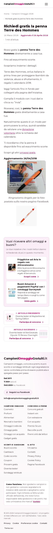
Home (6, 14)
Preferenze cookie (29, 523)
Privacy (7, 523)
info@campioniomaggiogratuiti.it (21, 398)
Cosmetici (9, 409)
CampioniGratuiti (25, 358)
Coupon (8, 460)
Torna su (9, 528)
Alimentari (9, 417)
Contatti (31, 452)
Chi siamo (32, 448)
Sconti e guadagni (14, 445)
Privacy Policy (34, 456)
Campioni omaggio (14, 406)
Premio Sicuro (34, 426)
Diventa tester (11, 468)
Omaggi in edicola (12, 426)
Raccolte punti (35, 430)
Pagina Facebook (36, 464)
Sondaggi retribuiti (13, 472)
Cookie (16, 523)
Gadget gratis (10, 438)
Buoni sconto (10, 448)
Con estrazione (35, 417)
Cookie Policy (34, 460)
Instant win (33, 413)
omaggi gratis (27, 152)
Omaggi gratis (10, 430)
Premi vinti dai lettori (37, 434)
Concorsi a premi (37, 406)
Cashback (9, 452)
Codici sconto (10, 456)
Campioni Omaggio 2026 (22, 14)
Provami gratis (11, 464)
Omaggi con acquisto (14, 434)
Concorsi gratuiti (35, 409)
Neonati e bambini (13, 421)
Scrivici (36, 501)
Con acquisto (34, 421)
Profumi (8, 413)
